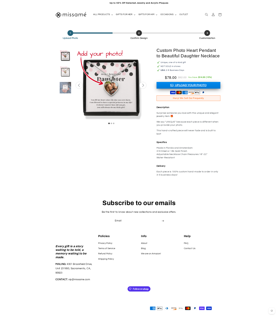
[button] (102, 14)
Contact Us (189, 248)
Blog (143, 248)
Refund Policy (105, 254)
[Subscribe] (163, 220)
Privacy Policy (105, 243)
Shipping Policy (106, 259)
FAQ (186, 243)
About (144, 243)
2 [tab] (111, 123)
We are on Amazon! (151, 254)
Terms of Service (106, 248)
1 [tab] (109, 123)
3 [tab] (114, 123)
